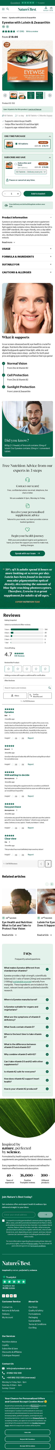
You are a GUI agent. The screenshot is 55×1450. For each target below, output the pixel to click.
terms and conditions (38, 1246)
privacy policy (33, 1244)
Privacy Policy (38, 1418)
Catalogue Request (11, 1355)
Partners (34, 1406)
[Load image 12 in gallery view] (30, 95)
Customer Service (11, 1301)
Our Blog (32, 1327)
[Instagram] (3, 1295)
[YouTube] (11, 1295)
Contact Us (7, 1307)
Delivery (6, 1314)
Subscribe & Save (10, 1348)
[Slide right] (50, 95)
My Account (7, 1317)
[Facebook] (7, 1295)
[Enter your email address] (18, 1215)
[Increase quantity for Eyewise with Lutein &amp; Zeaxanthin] (18, 193)
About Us (33, 1301)
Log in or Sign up (34, 109)
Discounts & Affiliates (12, 1352)
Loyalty (5, 1345)
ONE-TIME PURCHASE (14, 136)
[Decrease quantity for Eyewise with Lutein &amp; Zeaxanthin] (5, 193)
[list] (28, 913)
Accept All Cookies (27, 1446)
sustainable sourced (22, 981)
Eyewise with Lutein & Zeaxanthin (22, 18)
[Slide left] (5, 95)
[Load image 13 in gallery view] (39, 95)
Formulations (35, 1314)
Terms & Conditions (37, 1324)
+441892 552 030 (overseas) (21, 1377)
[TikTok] (15, 1295)
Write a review (32, 31)
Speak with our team (25, 553)
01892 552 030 (14, 1373)
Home (4, 18)
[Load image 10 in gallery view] (13, 95)
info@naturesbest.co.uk (19, 1368)
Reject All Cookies (27, 1439)
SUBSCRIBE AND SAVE (14, 157)
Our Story (33, 1307)
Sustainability (35, 1321)
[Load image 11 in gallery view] (22, 95)
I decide (27, 1432)
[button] (51, 9)
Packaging (33, 1317)
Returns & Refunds (10, 1310)
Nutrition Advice (9, 1341)
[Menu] (3, 9)
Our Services (8, 1336)
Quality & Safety (36, 1310)
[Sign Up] (45, 1215)
